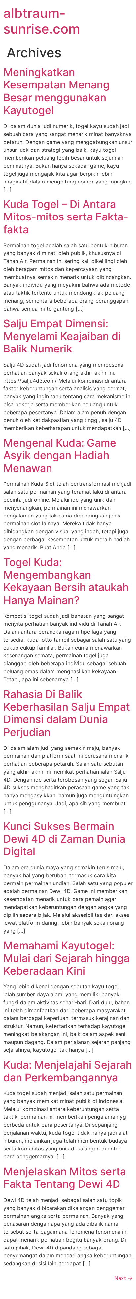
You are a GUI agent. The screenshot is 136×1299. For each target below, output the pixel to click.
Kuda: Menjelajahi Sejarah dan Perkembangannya (67, 1071)
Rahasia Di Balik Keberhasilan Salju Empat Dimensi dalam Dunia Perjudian (66, 713)
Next (123, 1278)
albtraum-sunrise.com (41, 21)
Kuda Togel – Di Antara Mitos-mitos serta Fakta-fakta (65, 217)
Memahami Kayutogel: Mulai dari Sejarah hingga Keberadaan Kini (66, 958)
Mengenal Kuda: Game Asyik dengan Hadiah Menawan (59, 455)
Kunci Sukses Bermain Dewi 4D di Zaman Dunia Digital (64, 839)
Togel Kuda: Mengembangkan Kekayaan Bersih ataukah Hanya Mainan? (66, 581)
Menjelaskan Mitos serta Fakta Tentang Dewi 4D (64, 1177)
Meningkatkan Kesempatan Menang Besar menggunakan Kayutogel (56, 91)
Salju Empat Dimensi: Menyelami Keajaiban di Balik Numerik (62, 336)
